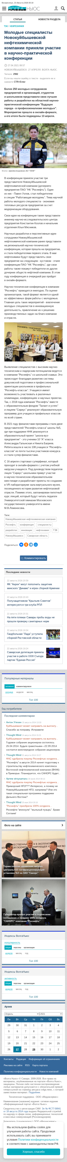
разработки (11, 530)
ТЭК (6, 26)
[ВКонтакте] (21, 545)
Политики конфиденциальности (38, 1139)
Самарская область (37, 536)
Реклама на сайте (13, 1065)
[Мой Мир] (36, 545)
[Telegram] (31, 545)
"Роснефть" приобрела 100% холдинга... (29, 806)
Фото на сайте (12, 825)
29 (33, 1049)
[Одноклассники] (26, 545)
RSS (27, 1065)
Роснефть (10, 525)
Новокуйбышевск (14, 536)
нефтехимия (42, 530)
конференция (27, 525)
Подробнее (34, 1092)
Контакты (8, 1059)
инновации (26, 530)
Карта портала (40, 1065)
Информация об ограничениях (44, 1059)
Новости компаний (48, 1071)
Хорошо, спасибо (34, 1151)
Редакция (21, 1059)
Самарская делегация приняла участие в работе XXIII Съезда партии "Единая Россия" (25, 656)
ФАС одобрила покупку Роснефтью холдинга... (32, 758)
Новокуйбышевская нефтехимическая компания (30, 519)
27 (17, 1049)
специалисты (44, 525)
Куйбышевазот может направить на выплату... (32, 725)
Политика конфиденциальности (20, 1071)
